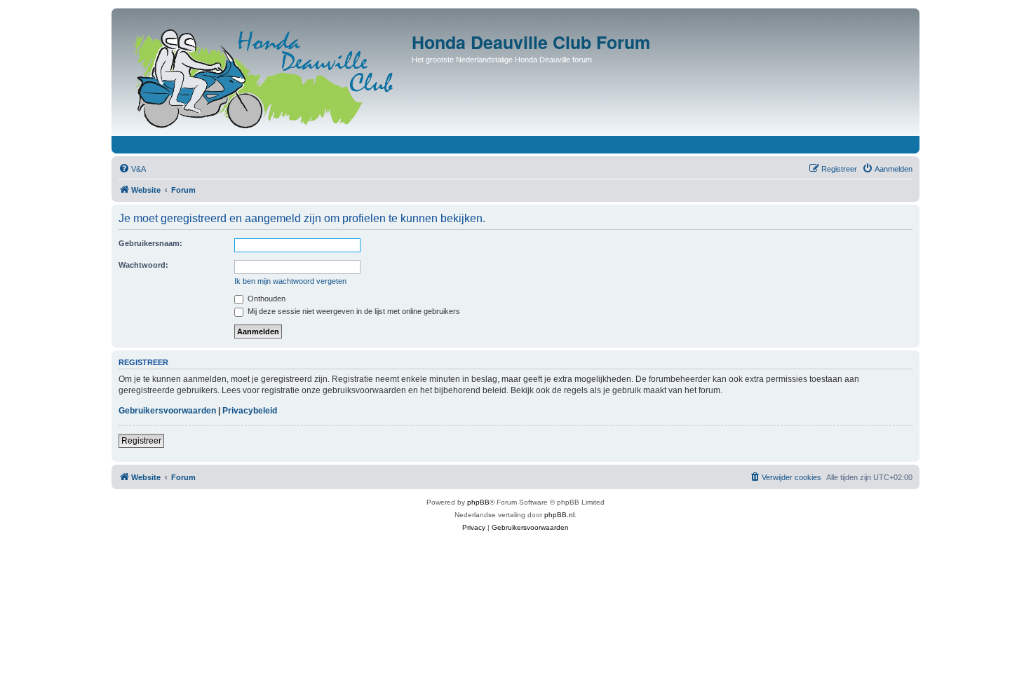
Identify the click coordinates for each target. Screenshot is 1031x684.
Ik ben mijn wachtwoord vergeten (290, 281)
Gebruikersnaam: (150, 243)
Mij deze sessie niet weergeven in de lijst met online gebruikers (352, 311)
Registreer (141, 441)
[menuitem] (132, 168)
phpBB (478, 502)
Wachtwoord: (143, 265)
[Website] (263, 75)
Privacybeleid (249, 411)
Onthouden (265, 298)
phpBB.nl (559, 515)
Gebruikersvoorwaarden (167, 411)
